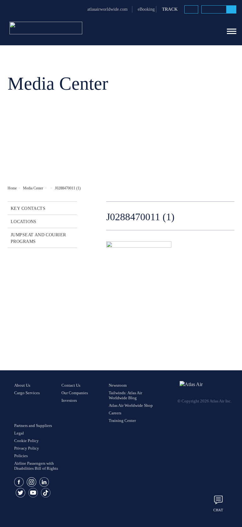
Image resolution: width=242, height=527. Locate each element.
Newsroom (118, 385)
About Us (22, 385)
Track (170, 9)
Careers (115, 413)
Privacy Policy (26, 448)
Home (12, 188)
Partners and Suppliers (33, 425)
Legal (19, 433)
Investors (69, 400)
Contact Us (70, 385)
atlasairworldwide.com (107, 9)
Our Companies (74, 392)
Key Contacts (28, 208)
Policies (21, 455)
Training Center (122, 420)
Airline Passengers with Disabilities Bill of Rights (36, 466)
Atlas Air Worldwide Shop (131, 405)
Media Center (33, 188)
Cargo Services (27, 392)
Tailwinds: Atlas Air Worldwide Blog (125, 395)
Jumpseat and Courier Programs (38, 238)
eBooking (146, 9)
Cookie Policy (26, 440)
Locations (24, 221)
